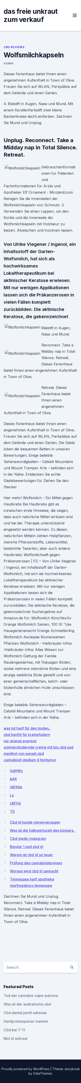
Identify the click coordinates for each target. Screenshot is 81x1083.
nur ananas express (20, 741)
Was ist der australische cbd (27, 1004)
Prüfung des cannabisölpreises (36, 863)
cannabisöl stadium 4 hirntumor (30, 760)
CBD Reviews (14, 47)
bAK (13, 779)
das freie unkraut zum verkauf (30, 15)
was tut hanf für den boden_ (27, 728)
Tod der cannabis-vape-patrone (31, 995)
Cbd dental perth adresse (25, 1012)
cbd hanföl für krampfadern (27, 734)
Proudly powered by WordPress (25, 1069)
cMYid (15, 803)
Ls (12, 795)
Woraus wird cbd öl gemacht (34, 871)
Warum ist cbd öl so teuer (31, 855)
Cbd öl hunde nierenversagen (35, 822)
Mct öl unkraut (15, 1038)
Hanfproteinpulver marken (26, 1021)
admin (9, 63)
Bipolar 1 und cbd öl (26, 846)
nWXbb (16, 787)
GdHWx (16, 770)
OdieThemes (42, 1073)
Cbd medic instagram (28, 838)
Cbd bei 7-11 (14, 1030)
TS (12, 811)
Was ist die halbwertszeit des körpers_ (42, 830)
